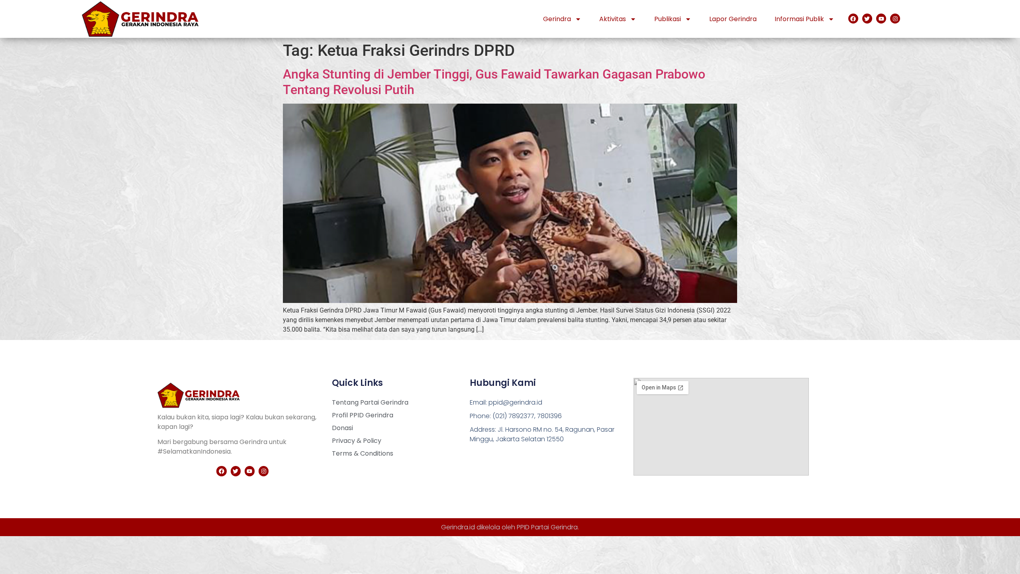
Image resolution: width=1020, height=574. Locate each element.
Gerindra (557, 19)
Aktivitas (612, 19)
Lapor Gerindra (733, 19)
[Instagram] (895, 19)
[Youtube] (881, 19)
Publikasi (667, 19)
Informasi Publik (799, 19)
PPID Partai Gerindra (547, 527)
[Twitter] (867, 19)
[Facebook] (853, 19)
